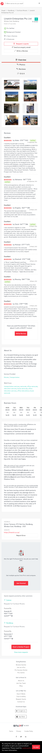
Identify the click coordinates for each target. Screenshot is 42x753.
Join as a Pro (21, 667)
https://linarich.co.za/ (12, 532)
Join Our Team (21, 683)
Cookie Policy (28, 731)
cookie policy (26, 748)
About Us (21, 680)
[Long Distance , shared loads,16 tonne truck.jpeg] (30, 85)
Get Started (21, 583)
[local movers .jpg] (12, 85)
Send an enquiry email (22, 47)
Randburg (11, 10)
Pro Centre (21, 673)
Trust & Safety (21, 696)
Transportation (14, 377)
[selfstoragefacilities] (12, 108)
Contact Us (21, 702)
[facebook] (16, 736)
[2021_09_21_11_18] (30, 96)
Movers (6, 377)
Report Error (21, 535)
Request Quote (21, 699)
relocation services (10, 388)
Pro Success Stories (21, 670)
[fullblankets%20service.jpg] (12, 96)
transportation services (12, 386)
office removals (32, 386)
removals (23, 386)
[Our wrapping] (12, 120)
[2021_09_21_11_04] (30, 108)
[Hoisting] (30, 120)
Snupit (3, 10)
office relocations (23, 391)
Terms (11, 731)
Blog (21, 686)
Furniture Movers (22, 10)
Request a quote (22, 44)
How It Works (21, 694)
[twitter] (21, 736)
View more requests (21, 652)
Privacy (18, 731)
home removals (22, 388)
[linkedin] (26, 736)
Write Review (21, 333)
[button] (39, 3)
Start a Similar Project (21, 647)
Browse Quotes (21, 665)
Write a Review (22, 51)
